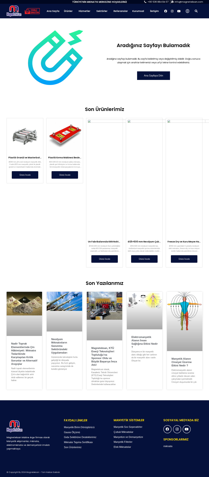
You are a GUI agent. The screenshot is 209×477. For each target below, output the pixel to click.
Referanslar (121, 11)
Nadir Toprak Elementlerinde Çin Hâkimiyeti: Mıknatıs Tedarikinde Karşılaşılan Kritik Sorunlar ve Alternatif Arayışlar (24, 353)
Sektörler (101, 11)
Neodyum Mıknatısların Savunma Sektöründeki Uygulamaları (59, 346)
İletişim (154, 11)
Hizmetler (84, 11)
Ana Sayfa (53, 11)
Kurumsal (138, 11)
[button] (196, 11)
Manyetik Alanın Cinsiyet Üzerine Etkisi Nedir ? (182, 362)
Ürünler (68, 11)
